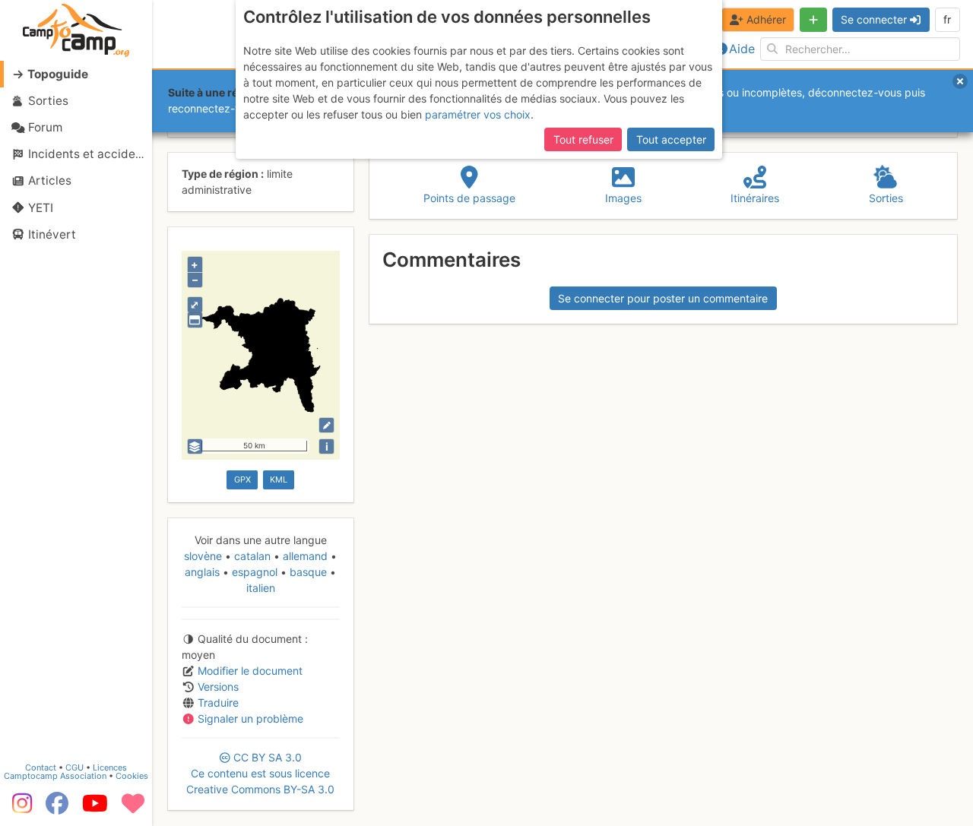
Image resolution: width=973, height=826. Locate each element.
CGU (74, 767)
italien (260, 587)
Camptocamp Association (55, 776)
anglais (204, 571)
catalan (252, 555)
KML (278, 479)
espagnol (254, 571)
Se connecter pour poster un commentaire (663, 298)
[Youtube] (95, 808)
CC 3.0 (260, 773)
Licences (110, 767)
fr (947, 19)
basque (308, 571)
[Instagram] (19, 808)
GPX (242, 479)
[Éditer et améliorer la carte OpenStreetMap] (326, 425)
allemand (305, 555)
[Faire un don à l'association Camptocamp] (133, 808)
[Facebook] (57, 808)
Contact (40, 767)
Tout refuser (583, 139)
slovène (204, 555)
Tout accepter (671, 139)
